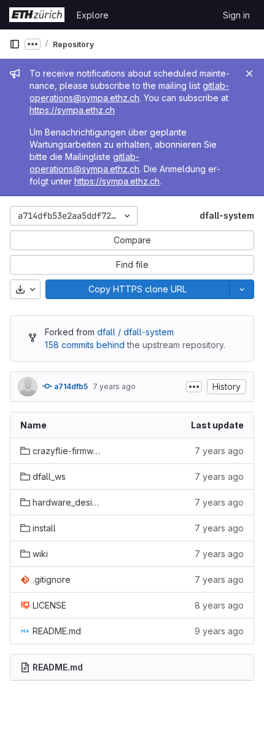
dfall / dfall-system (135, 332)
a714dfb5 (70, 386)
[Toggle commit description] (194, 386)
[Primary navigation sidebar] (15, 44)
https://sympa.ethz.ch (72, 110)
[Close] (249, 73)
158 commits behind (85, 345)
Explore (93, 15)
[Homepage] (37, 15)
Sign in (236, 15)
